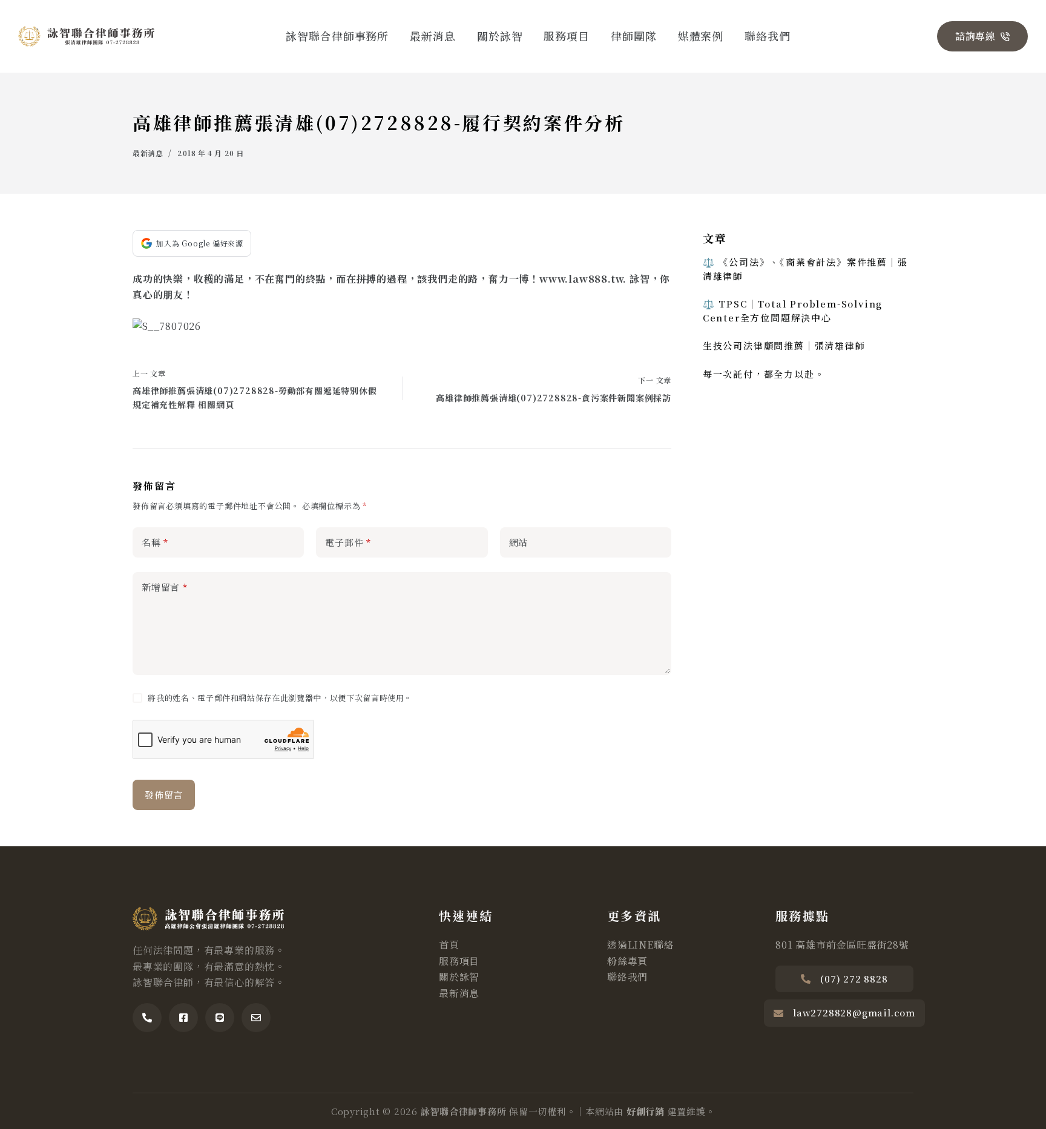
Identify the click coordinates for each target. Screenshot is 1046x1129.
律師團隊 (634, 36)
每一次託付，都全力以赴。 (764, 373)
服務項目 (567, 36)
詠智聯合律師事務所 (337, 36)
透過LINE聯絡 (640, 945)
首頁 (449, 945)
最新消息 (433, 36)
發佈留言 (164, 794)
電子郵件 (348, 542)
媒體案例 (701, 36)
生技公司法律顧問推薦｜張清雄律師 (784, 345)
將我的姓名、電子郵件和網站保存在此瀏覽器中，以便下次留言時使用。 (280, 697)
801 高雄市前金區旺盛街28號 (842, 945)
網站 (518, 542)
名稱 (155, 542)
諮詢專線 (975, 36)
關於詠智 (500, 36)
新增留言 (165, 587)
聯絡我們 (768, 36)
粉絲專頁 (627, 961)
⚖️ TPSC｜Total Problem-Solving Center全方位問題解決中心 (793, 310)
